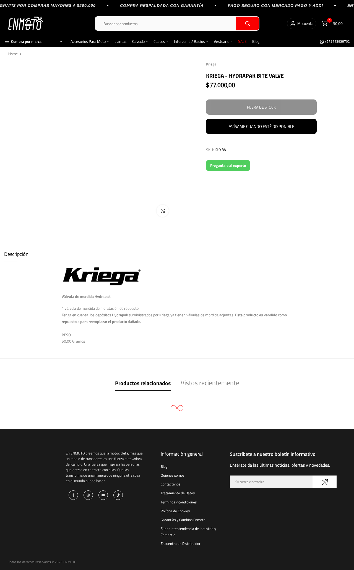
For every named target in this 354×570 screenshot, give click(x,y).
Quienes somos (172, 475)
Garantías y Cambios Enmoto (183, 519)
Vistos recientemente (210, 383)
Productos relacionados (143, 383)
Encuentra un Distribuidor (181, 543)
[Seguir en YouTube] (103, 495)
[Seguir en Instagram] (88, 495)
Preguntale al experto (228, 165)
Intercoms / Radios (189, 41)
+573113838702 (337, 41)
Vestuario (221, 41)
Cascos (159, 41)
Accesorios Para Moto (88, 41)
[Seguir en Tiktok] (118, 495)
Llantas (120, 41)
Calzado (138, 41)
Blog (255, 41)
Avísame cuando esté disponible (261, 126)
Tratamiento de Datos (178, 493)
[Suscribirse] (325, 482)
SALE (242, 41)
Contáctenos (170, 484)
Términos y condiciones (179, 502)
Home (13, 53)
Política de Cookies (175, 511)
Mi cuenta (305, 23)
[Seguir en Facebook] (73, 495)
